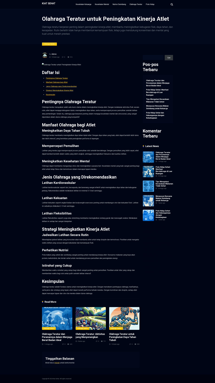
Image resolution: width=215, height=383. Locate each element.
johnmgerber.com (162, 271)
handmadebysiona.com (152, 235)
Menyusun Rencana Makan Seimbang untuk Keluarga (157, 107)
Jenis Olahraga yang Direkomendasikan (61, 86)
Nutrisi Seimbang (119, 4)
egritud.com (167, 256)
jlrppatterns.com (149, 271)
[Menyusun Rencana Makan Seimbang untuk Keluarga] (148, 206)
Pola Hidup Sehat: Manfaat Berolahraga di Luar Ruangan (157, 92)
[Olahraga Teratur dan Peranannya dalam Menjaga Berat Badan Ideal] (57, 318)
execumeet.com (149, 227)
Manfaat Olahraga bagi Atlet (57, 82)
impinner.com (165, 243)
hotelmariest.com (149, 238)
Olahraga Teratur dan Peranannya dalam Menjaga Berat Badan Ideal (57, 337)
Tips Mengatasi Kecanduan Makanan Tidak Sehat (157, 100)
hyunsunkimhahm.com (151, 264)
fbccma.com (160, 227)
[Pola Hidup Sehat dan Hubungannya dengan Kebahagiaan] (148, 220)
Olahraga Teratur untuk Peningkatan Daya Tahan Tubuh (122, 337)
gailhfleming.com (162, 258)
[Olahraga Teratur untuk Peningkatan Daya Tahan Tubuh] (124, 318)
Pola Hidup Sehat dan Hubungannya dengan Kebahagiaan (155, 115)
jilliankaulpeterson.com (152, 269)
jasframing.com (149, 245)
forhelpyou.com (149, 258)
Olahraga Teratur (136, 4)
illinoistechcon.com (150, 266)
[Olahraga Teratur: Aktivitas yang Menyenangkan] (91, 318)
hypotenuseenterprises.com (154, 240)
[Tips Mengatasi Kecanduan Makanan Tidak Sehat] (148, 191)
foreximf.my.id (148, 248)
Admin (54, 54)
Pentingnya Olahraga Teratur (57, 78)
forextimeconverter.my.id (152, 256)
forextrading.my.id (150, 253)
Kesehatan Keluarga (83, 4)
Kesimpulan (50, 95)
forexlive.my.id (160, 248)
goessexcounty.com (150, 232)
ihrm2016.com (165, 264)
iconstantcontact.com (151, 243)
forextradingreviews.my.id (153, 251)
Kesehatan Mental (102, 4)
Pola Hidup (150, 4)
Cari (144, 54)
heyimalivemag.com (150, 261)
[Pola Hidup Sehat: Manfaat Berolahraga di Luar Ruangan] (148, 177)
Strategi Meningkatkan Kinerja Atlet (59, 90)
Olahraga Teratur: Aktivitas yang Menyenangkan (90, 335)
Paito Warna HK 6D (162, 245)
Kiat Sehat (48, 3)
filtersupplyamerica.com (152, 230)
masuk (57, 363)
